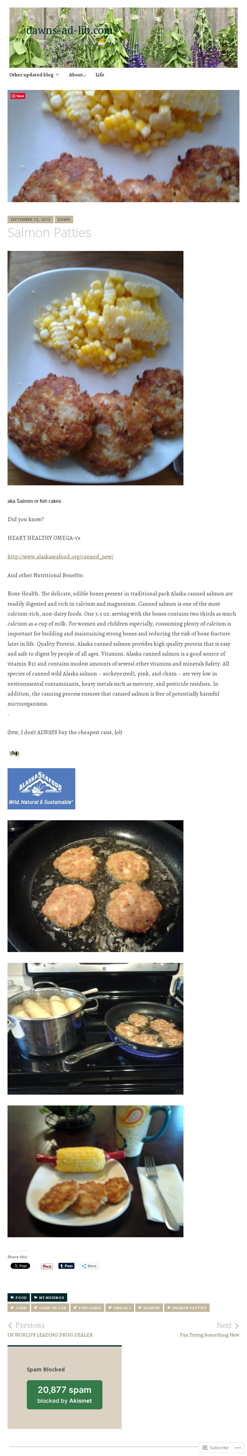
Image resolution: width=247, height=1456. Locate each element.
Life (99, 74)
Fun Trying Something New (209, 1329)
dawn (64, 219)
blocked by (69, 1396)
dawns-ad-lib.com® (76, 30)
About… (77, 74)
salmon (151, 1308)
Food (21, 1297)
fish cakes (90, 1308)
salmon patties (189, 1308)
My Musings (51, 1297)
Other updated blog (31, 74)
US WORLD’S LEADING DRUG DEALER (50, 1329)
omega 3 (122, 1308)
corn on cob (52, 1308)
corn (21, 1308)
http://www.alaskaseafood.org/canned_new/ (61, 557)
